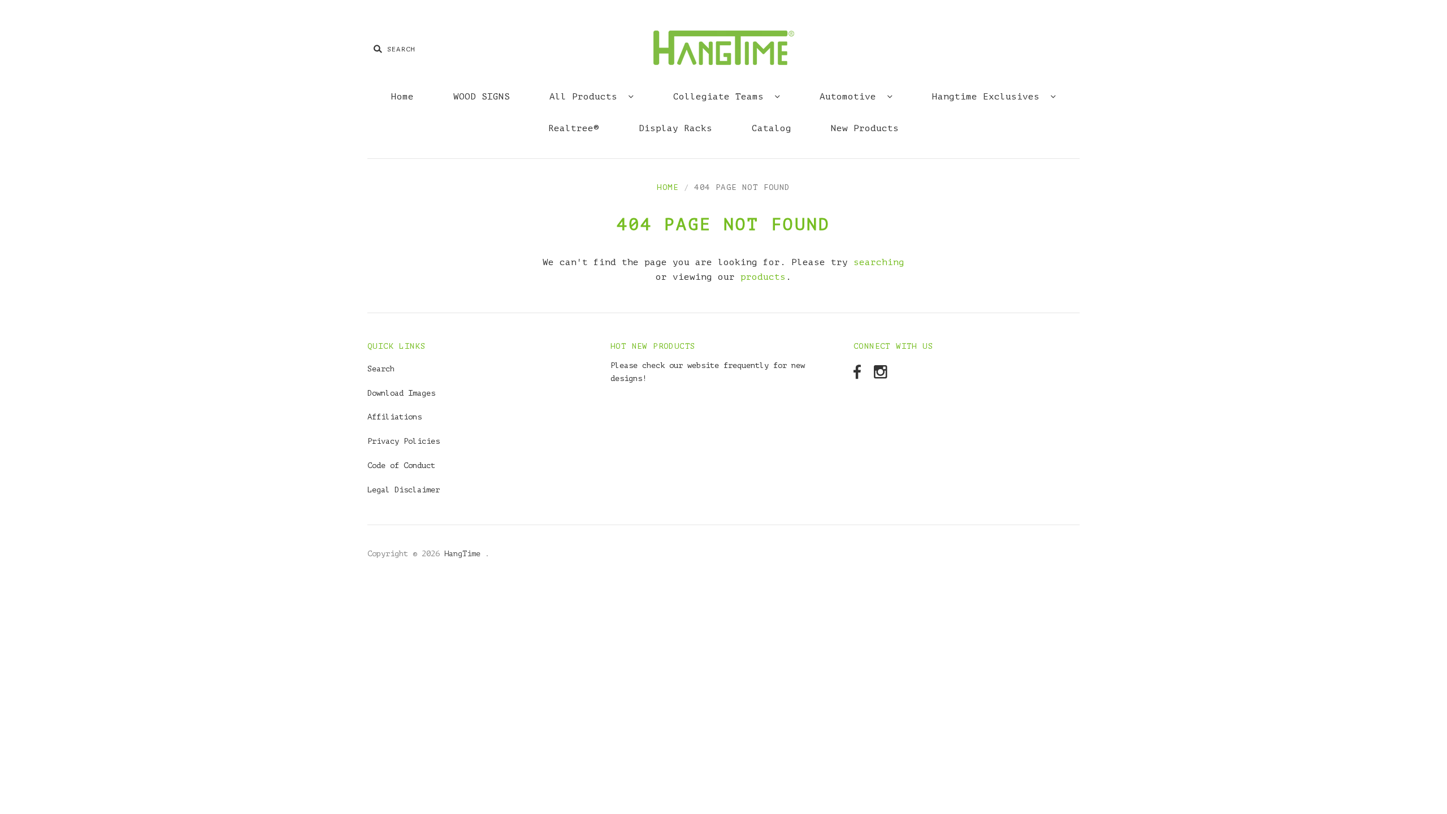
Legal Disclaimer (403, 490)
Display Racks (675, 128)
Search (381, 369)
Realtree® (573, 128)
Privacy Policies (403, 441)
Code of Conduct (401, 465)
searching (879, 262)
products (763, 277)
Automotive (851, 97)
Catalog (771, 128)
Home (402, 97)
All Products (586, 97)
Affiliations (394, 417)
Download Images (401, 393)
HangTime (464, 553)
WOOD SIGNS (481, 97)
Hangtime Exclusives (988, 97)
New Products (865, 128)
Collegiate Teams (721, 97)
